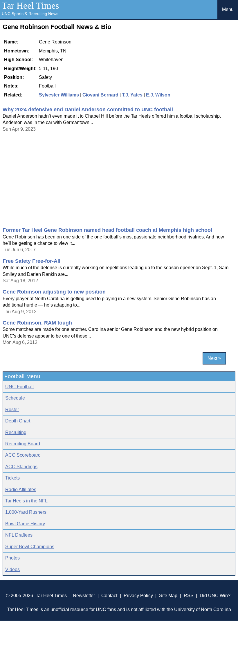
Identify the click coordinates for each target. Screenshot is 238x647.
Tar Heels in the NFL (26, 500)
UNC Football (19, 386)
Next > (214, 358)
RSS (189, 595)
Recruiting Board (22, 443)
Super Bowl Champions (29, 546)
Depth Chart (17, 420)
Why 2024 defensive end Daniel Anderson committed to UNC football (88, 109)
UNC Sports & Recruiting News (30, 13)
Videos (12, 569)
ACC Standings (21, 466)
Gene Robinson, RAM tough (37, 323)
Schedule (15, 398)
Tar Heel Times (30, 5)
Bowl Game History (25, 523)
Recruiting (15, 432)
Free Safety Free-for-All (31, 261)
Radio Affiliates (20, 489)
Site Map (168, 595)
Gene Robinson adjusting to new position (54, 292)
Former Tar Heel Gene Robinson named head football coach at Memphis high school (107, 230)
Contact (109, 595)
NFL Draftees (19, 535)
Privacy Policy (138, 595)
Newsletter (84, 595)
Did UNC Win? (215, 595)
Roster (12, 409)
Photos (12, 557)
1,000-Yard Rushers (25, 512)
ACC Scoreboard (23, 455)
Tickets (12, 477)
